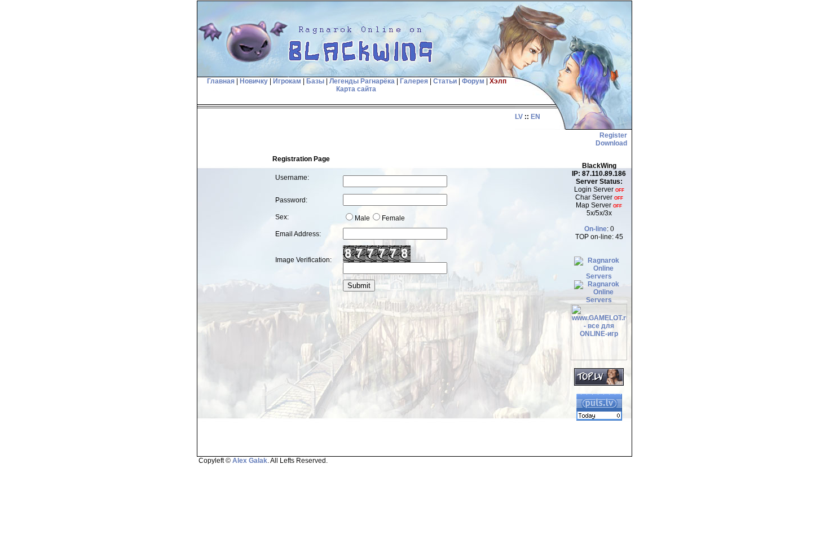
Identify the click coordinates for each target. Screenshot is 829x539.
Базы (315, 81)
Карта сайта (356, 89)
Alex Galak (249, 461)
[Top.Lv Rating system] (599, 383)
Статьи (445, 81)
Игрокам (287, 81)
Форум (473, 81)
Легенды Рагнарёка (362, 81)
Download (611, 143)
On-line (595, 229)
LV (519, 117)
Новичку (254, 81)
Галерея (414, 81)
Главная (220, 81)
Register (613, 135)
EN (535, 117)
